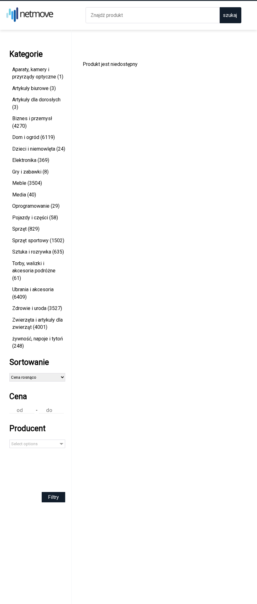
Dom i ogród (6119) (33, 137)
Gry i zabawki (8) (30, 172)
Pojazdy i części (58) (35, 218)
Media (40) (24, 195)
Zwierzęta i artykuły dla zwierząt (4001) (37, 323)
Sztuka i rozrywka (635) (38, 252)
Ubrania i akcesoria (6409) (33, 293)
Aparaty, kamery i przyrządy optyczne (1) (37, 73)
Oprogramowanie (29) (36, 206)
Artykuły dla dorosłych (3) (36, 103)
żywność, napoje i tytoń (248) (37, 342)
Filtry (53, 497)
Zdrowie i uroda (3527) (37, 308)
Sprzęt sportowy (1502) (38, 240)
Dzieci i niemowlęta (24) (38, 149)
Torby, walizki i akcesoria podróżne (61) (33, 270)
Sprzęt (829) (25, 229)
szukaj (230, 15)
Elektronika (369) (30, 160)
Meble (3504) (27, 183)
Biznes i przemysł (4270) (32, 122)
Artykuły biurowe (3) (34, 88)
